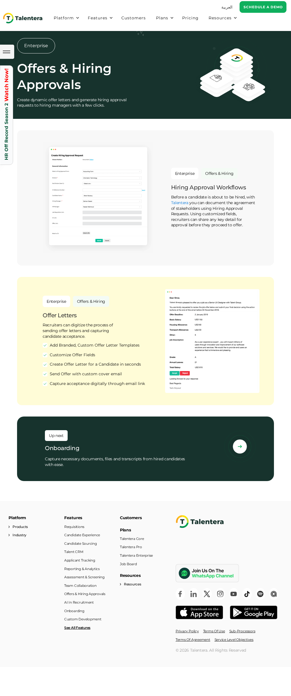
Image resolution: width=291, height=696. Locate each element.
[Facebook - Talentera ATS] (180, 594)
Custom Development (82, 619)
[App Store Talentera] (199, 612)
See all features (77, 627)
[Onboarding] (240, 446)
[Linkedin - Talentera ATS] (193, 594)
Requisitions (74, 527)
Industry (19, 535)
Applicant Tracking (79, 560)
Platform (64, 17)
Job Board (128, 564)
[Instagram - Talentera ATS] (220, 594)
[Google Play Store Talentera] (253, 612)
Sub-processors (242, 631)
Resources (220, 17)
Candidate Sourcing (80, 543)
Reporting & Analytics (82, 569)
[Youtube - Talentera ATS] (233, 594)
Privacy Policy (187, 631)
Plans (162, 17)
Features (97, 17)
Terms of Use (214, 631)
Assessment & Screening (84, 577)
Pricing (190, 17)
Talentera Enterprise (136, 555)
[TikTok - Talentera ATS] (247, 594)
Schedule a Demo (263, 7)
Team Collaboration (80, 585)
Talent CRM (73, 552)
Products (20, 527)
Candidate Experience (82, 535)
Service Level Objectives (234, 639)
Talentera (179, 202)
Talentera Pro (131, 547)
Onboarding (74, 611)
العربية (226, 7)
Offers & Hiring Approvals (84, 594)
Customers (133, 17)
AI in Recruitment (79, 602)
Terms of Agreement (193, 639)
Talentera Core (132, 538)
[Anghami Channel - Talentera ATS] (273, 594)
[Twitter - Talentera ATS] (207, 594)
